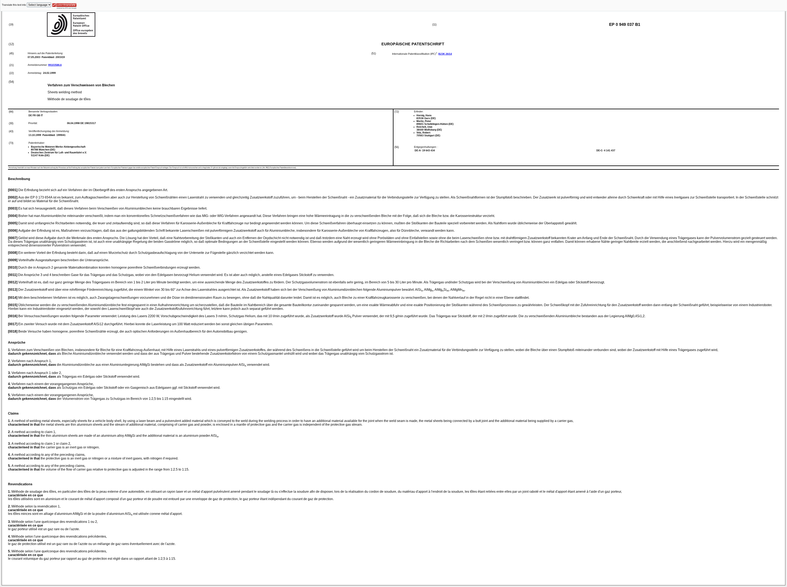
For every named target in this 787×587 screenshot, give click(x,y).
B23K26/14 (445, 53)
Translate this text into (14, 4)
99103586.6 (55, 65)
